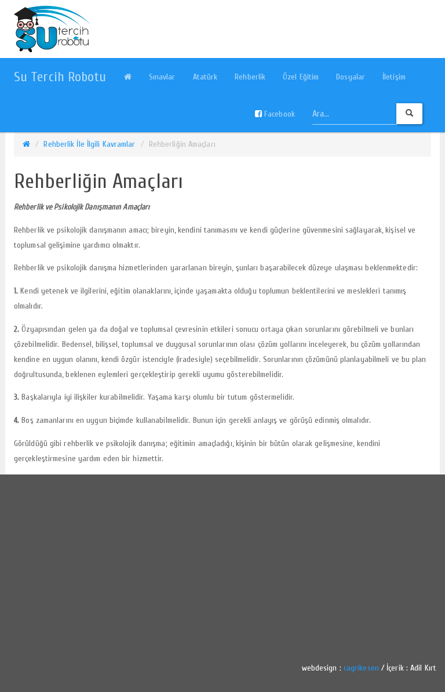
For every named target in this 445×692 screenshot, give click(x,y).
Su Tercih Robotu (60, 77)
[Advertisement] (222, 564)
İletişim (394, 77)
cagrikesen (361, 668)
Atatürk (205, 77)
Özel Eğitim (301, 77)
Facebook (278, 114)
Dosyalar (350, 77)
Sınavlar (162, 77)
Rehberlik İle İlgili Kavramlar (89, 144)
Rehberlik (250, 77)
